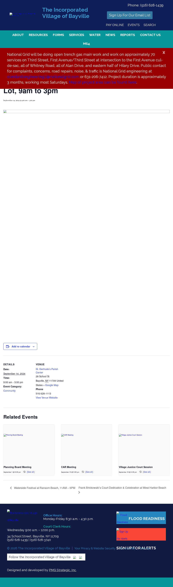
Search (150, 25)
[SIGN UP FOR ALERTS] (141, 534)
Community (9, 390)
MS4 (86, 43)
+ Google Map (50, 385)
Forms (58, 35)
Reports (127, 35)
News (110, 35)
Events (134, 25)
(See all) (31, 471)
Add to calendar (21, 346)
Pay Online (115, 25)
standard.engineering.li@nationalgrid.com (43, 76)
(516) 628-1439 (151, 5)
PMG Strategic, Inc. (62, 570)
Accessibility (127, 548)
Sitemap (145, 548)
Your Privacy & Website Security (94, 548)
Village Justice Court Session (136, 467)
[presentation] (29, 443)
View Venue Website (47, 397)
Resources (38, 35)
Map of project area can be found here (102, 82)
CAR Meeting (68, 467)
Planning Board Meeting (17, 467)
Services (76, 35)
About (18, 35)
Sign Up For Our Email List (129, 15)
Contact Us (150, 35)
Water (95, 35)
